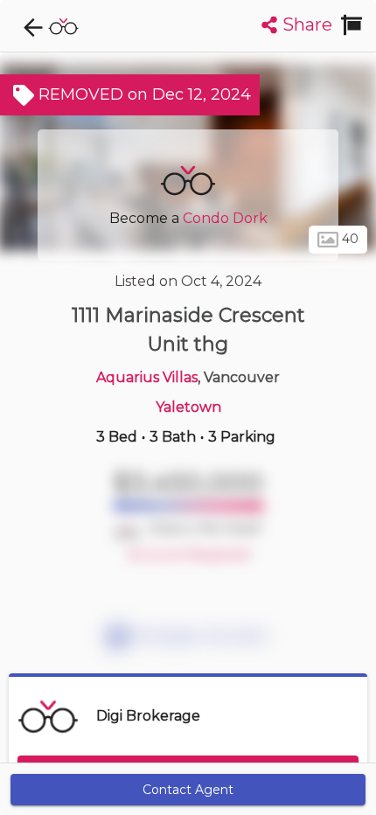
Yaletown (188, 407)
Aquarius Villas (147, 377)
